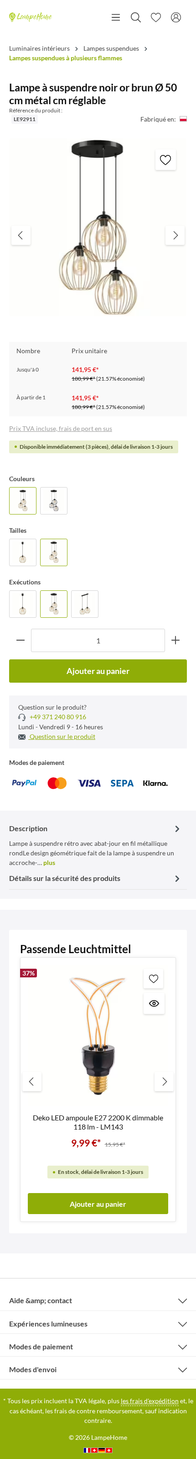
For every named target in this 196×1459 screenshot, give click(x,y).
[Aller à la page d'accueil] (30, 17)
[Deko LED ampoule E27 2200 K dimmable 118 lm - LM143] (98, 1035)
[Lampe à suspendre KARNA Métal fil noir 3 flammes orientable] (53, 501)
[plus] (176, 640)
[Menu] (116, 17)
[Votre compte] (176, 17)
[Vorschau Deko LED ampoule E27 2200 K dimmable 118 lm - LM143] (154, 1003)
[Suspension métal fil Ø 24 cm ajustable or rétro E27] (22, 552)
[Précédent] (21, 235)
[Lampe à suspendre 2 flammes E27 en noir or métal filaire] (84, 604)
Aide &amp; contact (40, 1300)
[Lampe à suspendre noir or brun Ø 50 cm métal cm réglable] (22, 501)
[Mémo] (156, 17)
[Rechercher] (136, 17)
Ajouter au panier (98, 671)
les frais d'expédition (150, 1401)
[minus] (20, 640)
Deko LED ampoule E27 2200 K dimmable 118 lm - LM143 (98, 1122)
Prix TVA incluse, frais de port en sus (60, 428)
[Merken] (165, 159)
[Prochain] (175, 235)
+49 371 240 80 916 (57, 717)
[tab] (95, 845)
